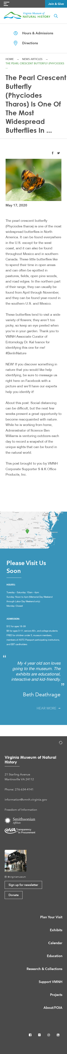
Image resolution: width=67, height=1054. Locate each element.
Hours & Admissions (35, 33)
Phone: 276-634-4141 (19, 789)
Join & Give (56, 4)
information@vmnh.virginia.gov (26, 799)
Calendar (55, 943)
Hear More (47, 708)
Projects (56, 995)
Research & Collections (44, 969)
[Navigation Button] (6, 4)
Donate (14, 895)
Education (54, 956)
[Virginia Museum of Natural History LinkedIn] (58, 1035)
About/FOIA (53, 1008)
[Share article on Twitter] (58, 152)
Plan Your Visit (51, 917)
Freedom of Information (21, 809)
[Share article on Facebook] (52, 152)
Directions (27, 43)
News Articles (32, 59)
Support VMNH (50, 982)
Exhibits (56, 930)
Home (10, 59)
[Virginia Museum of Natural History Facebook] (30, 1035)
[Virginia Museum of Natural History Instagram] (49, 1035)
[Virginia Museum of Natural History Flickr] (40, 1035)
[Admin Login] (57, 743)
